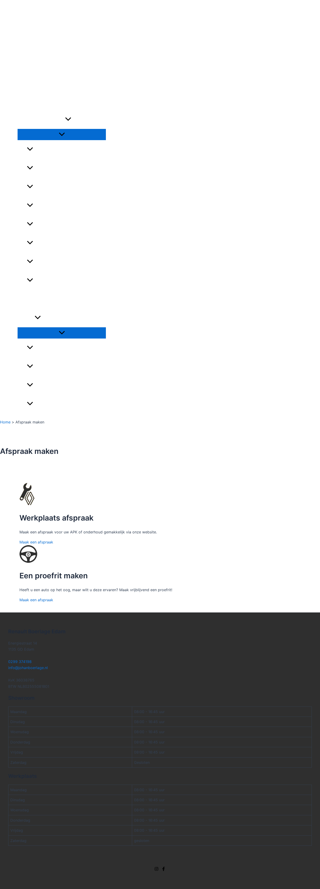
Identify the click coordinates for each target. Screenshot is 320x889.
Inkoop (24, 299)
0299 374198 (29, 8)
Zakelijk (26, 318)
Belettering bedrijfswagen (61, 348)
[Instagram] (156, 869)
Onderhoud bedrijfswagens (62, 385)
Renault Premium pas (55, 243)
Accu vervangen (50, 149)
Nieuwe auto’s (32, 100)
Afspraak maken (32, 17)
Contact (25, 36)
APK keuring (45, 168)
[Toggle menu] (62, 134)
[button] (68, 119)
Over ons (25, 27)
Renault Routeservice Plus (61, 261)
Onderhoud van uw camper (62, 205)
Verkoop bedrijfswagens (59, 404)
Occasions (29, 82)
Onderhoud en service (41, 119)
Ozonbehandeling (51, 224)
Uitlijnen (42, 280)
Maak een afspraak (36, 542)
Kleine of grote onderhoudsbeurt (69, 187)
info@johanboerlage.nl (28, 667)
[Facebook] (163, 869)
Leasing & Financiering (56, 366)
